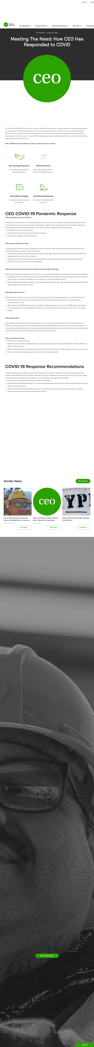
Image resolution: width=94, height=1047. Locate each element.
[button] (25, 25)
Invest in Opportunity (47, 956)
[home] (9, 25)
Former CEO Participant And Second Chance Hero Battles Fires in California (16, 519)
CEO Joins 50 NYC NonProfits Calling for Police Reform (75, 519)
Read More (24, 527)
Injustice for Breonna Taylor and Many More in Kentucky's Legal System (45, 519)
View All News (83, 481)
